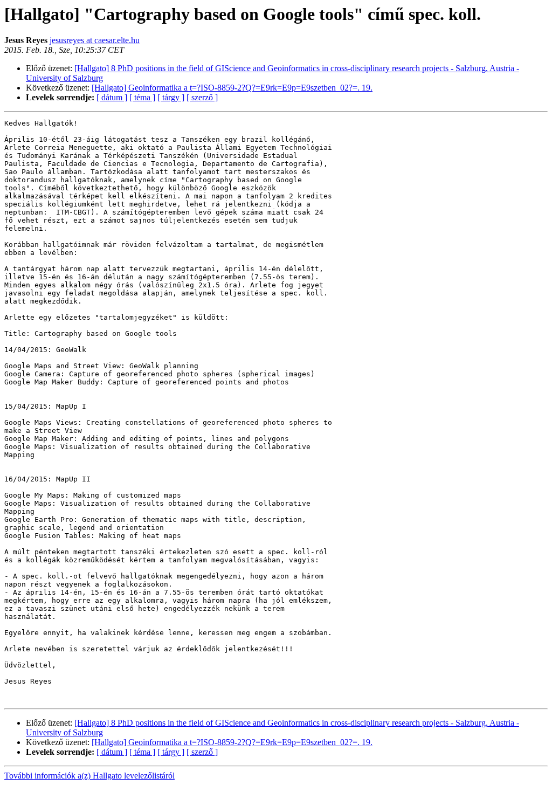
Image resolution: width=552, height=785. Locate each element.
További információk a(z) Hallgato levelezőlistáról (89, 775)
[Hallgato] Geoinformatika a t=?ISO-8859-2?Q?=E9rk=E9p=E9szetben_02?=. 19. (232, 87)
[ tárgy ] (170, 97)
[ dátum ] (111, 97)
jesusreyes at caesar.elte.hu (95, 40)
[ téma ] (142, 97)
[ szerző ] (202, 97)
